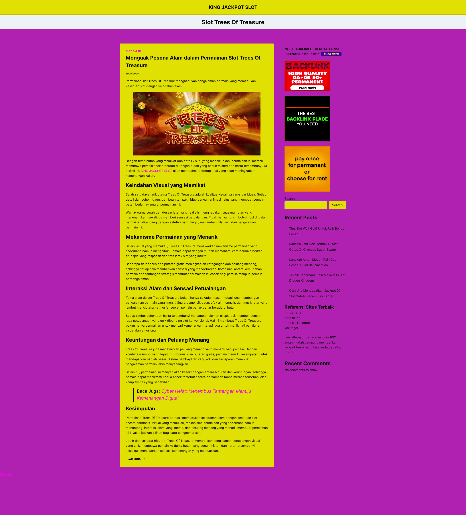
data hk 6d (293, 318)
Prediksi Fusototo (297, 323)
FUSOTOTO (293, 313)
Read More (135, 458)
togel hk (6, 474)
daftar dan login (317, 337)
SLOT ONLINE (133, 51)
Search (290, 198)
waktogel (291, 328)
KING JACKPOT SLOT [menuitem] (156, 171)
